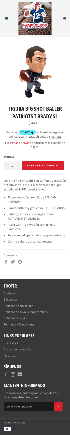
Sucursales (11, 343)
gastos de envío (19, 143)
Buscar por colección (17, 349)
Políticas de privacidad (18, 306)
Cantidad (9, 157)
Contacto (10, 293)
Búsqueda (10, 299)
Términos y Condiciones (19, 324)
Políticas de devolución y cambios (26, 312)
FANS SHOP (18, 422)
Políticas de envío (15, 318)
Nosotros (10, 355)
